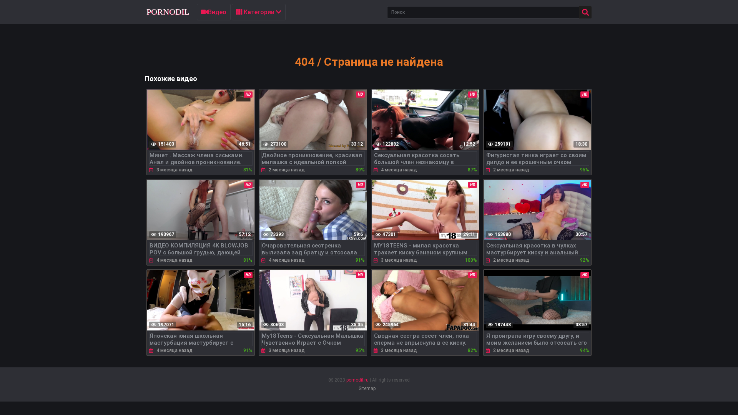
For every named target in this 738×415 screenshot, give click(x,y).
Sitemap (367, 388)
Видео (217, 12)
